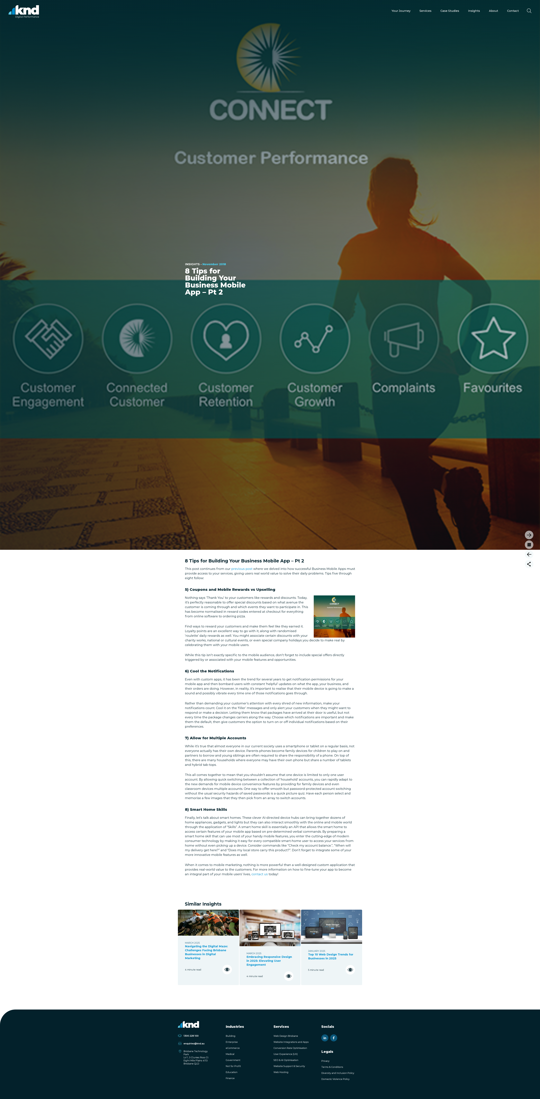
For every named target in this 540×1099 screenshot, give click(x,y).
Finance (230, 1078)
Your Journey (401, 11)
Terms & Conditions (332, 1067)
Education (231, 1072)
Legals (327, 1052)
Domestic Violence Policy (335, 1079)
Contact (513, 11)
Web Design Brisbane (286, 1036)
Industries (235, 1027)
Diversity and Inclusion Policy (337, 1073)
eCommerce (233, 1048)
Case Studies (449, 11)
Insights (474, 11)
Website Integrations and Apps (291, 1042)
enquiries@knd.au (194, 1043)
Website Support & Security (289, 1066)
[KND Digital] (23, 11)
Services (425, 11)
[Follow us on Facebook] (333, 1037)
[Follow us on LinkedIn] (324, 1037)
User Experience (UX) (286, 1054)
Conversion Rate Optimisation (290, 1048)
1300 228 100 (191, 1036)
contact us (259, 874)
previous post (241, 569)
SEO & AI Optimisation (286, 1060)
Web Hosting (281, 1072)
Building (230, 1036)
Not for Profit (233, 1066)
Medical (230, 1054)
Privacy (325, 1061)
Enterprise (232, 1042)
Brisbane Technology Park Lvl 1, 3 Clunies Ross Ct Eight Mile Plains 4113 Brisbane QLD (196, 1057)
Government (233, 1060)
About (493, 11)
